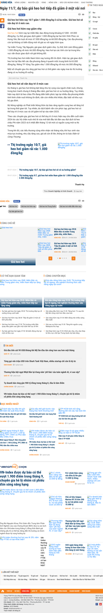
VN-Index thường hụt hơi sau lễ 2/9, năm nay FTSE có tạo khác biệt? (44, 552)
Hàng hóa (6, 2)
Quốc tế (6, 354)
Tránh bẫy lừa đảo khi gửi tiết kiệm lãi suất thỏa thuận (13, 415)
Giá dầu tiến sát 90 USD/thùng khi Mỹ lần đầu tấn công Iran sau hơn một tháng (39, 350)
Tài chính (3, 421)
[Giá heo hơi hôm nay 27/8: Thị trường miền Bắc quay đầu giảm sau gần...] (69, 233)
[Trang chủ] (2, 20)
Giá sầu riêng (22, 579)
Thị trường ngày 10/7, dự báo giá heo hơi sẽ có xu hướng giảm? (47, 170)
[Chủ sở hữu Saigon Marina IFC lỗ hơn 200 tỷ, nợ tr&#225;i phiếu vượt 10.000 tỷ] (56, 501)
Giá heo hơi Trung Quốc (47, 206)
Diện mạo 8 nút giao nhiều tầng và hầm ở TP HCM (71, 437)
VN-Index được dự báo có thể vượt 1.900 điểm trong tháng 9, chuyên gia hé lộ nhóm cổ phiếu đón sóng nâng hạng (42, 395)
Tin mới (9, 345)
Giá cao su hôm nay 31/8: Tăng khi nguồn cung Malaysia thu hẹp (64, 325)
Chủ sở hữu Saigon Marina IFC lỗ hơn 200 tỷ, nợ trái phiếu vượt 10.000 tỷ (74, 501)
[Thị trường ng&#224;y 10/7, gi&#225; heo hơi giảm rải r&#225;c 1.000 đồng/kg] (68, 153)
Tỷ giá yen (43, 576)
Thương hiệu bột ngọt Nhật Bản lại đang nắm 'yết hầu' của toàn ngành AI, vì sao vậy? (42, 372)
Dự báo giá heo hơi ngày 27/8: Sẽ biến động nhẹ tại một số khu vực (89, 246)
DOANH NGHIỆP (74, 591)
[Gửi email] (83, 14)
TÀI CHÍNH (43, 591)
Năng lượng (20, 2)
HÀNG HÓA (25, 591)
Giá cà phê (73, 576)
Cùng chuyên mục (55, 275)
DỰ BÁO (17, 591)
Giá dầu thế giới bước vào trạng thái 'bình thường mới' (42, 415)
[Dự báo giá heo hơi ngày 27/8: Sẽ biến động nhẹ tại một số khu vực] (69, 247)
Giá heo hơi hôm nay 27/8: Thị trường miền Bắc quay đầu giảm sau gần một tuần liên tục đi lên (20, 325)
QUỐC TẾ (34, 591)
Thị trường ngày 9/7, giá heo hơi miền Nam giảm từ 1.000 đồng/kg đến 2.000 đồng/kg (51, 176)
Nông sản (53, 2)
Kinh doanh (8, 365)
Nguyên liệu (33, 2)
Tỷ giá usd (34, 576)
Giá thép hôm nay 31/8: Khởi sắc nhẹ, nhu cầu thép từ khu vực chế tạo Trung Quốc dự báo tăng (65, 332)
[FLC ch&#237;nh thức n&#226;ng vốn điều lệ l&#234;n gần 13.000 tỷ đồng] (56, 477)
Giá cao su (51, 579)
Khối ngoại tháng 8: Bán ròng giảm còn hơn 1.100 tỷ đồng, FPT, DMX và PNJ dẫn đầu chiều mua (13, 443)
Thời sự (61, 423)
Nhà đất (61, 443)
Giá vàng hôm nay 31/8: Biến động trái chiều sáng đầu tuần (65, 319)
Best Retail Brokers (64, 579)
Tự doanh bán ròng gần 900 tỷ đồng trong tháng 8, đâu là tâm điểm (34, 383)
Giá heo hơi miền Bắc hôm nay (70, 206)
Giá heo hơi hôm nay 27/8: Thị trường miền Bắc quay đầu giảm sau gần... (89, 231)
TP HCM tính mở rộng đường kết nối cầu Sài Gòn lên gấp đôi (72, 417)
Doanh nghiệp (70, 482)
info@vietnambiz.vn (15, 608)
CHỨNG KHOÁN (62, 591)
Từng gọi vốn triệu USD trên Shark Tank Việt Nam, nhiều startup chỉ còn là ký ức (40, 361)
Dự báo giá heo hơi (15, 211)
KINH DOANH (86, 591)
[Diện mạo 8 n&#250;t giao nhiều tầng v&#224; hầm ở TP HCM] (72, 432)
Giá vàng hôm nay (10, 576)
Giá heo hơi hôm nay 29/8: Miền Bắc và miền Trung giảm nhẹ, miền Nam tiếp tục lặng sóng (19, 303)
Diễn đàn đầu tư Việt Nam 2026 (84, 579)
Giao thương (87, 2)
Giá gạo (42, 579)
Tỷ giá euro (53, 576)
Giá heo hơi (13, 33)
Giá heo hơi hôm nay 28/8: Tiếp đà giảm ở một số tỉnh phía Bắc (46, 246)
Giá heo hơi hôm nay (28, 206)
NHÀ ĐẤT (52, 591)
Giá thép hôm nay (10, 579)
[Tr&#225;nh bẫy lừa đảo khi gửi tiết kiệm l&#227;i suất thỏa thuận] (14, 410)
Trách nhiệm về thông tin (12, 610)
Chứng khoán (8, 387)
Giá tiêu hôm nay (85, 576)
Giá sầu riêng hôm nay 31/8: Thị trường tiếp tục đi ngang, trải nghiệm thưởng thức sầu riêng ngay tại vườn (64, 303)
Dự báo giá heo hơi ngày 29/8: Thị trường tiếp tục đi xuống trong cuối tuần (22, 312)
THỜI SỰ (9, 591)
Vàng (43, 2)
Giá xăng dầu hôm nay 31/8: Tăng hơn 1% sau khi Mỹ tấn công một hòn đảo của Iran (65, 312)
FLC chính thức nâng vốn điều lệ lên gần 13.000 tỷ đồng (74, 475)
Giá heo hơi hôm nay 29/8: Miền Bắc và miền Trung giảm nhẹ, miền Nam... (46, 231)
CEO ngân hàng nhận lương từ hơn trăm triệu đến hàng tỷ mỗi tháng (75, 547)
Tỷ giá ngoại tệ (23, 576)
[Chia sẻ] (2, 26)
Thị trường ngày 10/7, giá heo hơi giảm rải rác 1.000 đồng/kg (29, 149)
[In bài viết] (80, 14)
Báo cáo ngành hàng (69, 2)
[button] (50, 258)
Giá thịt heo (34, 579)
